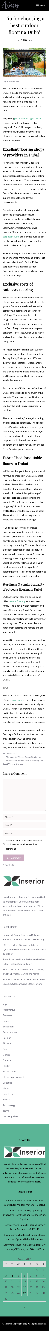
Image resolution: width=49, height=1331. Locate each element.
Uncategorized (11, 1116)
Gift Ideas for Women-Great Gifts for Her (23, 757)
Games (6, 1054)
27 (24, 1292)
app (5, 1004)
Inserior (7, 897)
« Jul (24, 1307)
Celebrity (8, 1020)
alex (30, 40)
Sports (6, 1099)
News (6, 1088)
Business (7, 1015)
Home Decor (11, 754)
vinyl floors (17, 699)
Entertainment (11, 1032)
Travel (6, 1110)
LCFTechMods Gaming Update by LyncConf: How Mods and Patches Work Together (24, 949)
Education (8, 1026)
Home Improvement (13, 1077)
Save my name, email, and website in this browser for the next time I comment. (24, 844)
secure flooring (17, 601)
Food (5, 1049)
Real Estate (9, 1093)
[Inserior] (10, 5)
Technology (9, 1105)
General (7, 1060)
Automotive (9, 1009)
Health (6, 1065)
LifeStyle (7, 1082)
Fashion (7, 1037)
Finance (7, 1043)
